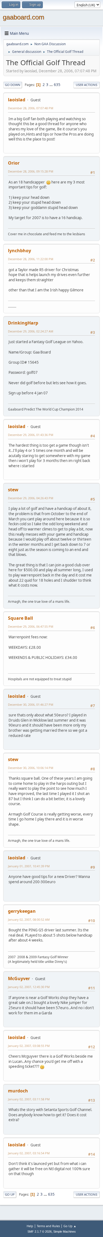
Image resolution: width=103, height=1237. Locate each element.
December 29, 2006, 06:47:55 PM (30, 626)
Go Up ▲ (69, 1226)
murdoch (18, 1091)
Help (30, 1226)
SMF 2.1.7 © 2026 (39, 1231)
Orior (14, 163)
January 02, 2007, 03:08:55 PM (29, 1046)
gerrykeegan (22, 911)
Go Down (12, 85)
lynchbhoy (19, 251)
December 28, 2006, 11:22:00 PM (30, 259)
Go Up (10, 1194)
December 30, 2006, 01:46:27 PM (30, 704)
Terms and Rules (48, 1226)
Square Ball (20, 618)
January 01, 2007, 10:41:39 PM (29, 866)
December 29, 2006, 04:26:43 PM (30, 498)
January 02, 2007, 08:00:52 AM (29, 919)
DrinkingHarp (23, 323)
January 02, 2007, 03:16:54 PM (29, 1153)
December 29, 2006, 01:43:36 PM (30, 435)
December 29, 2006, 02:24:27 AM (30, 331)
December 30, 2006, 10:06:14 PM (30, 768)
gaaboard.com (23, 17)
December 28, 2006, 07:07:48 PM (30, 108)
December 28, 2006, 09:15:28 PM (30, 171)
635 (57, 84)
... (51, 84)
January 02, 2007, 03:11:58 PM (29, 1099)
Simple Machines (64, 1231)
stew (13, 490)
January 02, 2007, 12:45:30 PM (29, 987)
